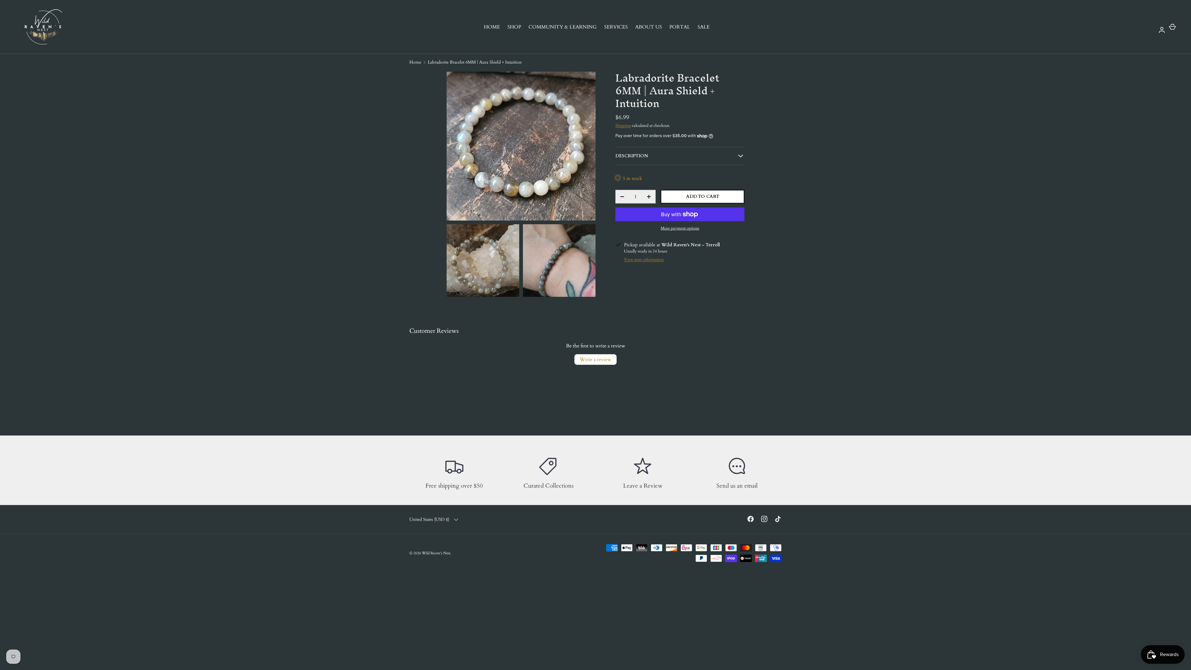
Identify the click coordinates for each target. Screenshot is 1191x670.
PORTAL (679, 27)
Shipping (623, 125)
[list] (523, 186)
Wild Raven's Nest (436, 553)
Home (415, 62)
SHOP (514, 27)
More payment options (680, 228)
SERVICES (616, 27)
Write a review (595, 359)
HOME (492, 27)
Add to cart (702, 196)
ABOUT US (648, 27)
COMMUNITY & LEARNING (563, 27)
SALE (704, 27)
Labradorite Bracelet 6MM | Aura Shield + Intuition (475, 62)
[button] (1172, 27)
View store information (644, 259)
